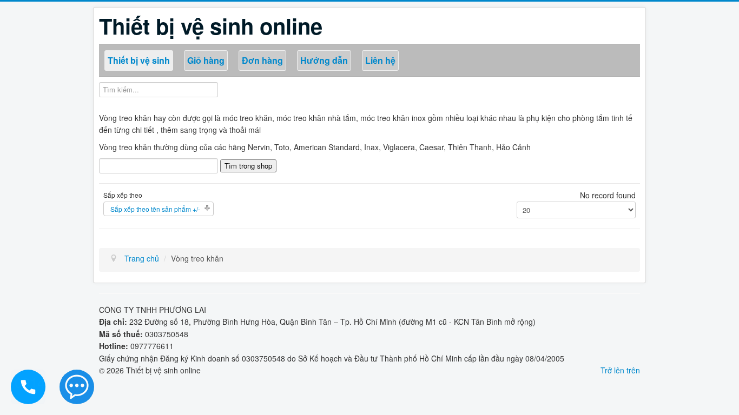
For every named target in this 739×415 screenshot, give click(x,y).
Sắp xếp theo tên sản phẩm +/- (155, 208)
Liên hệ (380, 60)
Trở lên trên (620, 370)
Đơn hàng (262, 60)
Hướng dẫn (324, 60)
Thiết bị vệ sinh (139, 60)
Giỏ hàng (206, 60)
